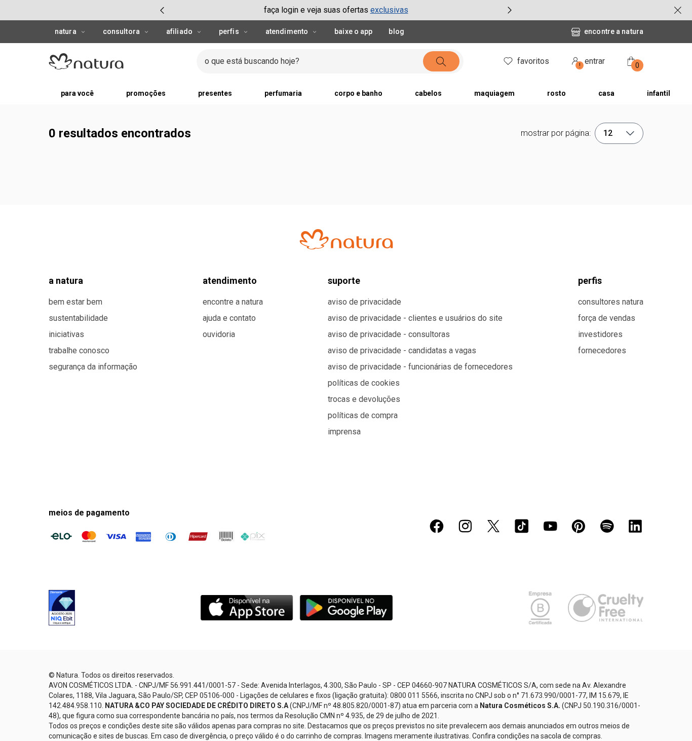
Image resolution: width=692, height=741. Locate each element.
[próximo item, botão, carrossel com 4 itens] (509, 10)
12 (607, 133)
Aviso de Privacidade (364, 302)
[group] (336, 10)
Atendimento (286, 31)
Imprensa (344, 431)
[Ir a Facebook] (437, 526)
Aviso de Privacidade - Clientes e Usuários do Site (415, 318)
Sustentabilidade (78, 318)
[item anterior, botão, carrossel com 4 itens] (162, 10)
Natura (65, 31)
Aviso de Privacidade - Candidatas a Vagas (402, 350)
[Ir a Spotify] (607, 526)
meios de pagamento (89, 512)
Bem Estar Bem (75, 302)
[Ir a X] (493, 526)
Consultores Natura (610, 302)
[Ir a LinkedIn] (635, 526)
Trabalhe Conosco (79, 350)
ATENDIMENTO (230, 280)
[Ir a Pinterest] (578, 526)
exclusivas (389, 10)
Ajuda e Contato (229, 318)
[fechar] (678, 10)
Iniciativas (66, 334)
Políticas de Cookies (364, 383)
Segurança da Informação (93, 367)
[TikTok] (522, 526)
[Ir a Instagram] (465, 526)
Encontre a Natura (613, 31)
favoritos (533, 61)
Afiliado (179, 31)
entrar (592, 62)
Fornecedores (602, 350)
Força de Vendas (606, 318)
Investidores (600, 334)
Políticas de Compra (363, 415)
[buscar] (441, 61)
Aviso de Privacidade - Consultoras (389, 334)
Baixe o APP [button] (353, 31)
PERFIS (590, 280)
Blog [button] (396, 31)
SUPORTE (344, 280)
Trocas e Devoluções (364, 399)
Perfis (229, 31)
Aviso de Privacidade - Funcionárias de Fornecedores (420, 367)
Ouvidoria (219, 334)
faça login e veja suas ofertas (316, 10)
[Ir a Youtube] (550, 526)
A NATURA (66, 280)
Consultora (121, 31)
